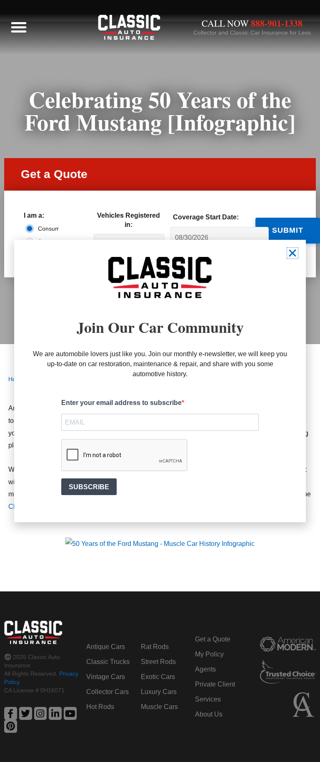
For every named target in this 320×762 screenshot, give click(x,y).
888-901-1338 (276, 23)
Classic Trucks (108, 661)
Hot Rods (100, 706)
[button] (18, 27)
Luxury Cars (159, 691)
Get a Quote (212, 639)
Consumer (46, 228)
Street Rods (158, 661)
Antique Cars (105, 646)
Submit (287, 230)
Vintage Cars (105, 676)
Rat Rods (155, 646)
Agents (205, 669)
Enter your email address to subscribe (121, 402)
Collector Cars (107, 691)
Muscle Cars (159, 706)
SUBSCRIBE (89, 486)
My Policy (209, 654)
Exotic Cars (158, 676)
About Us (208, 714)
